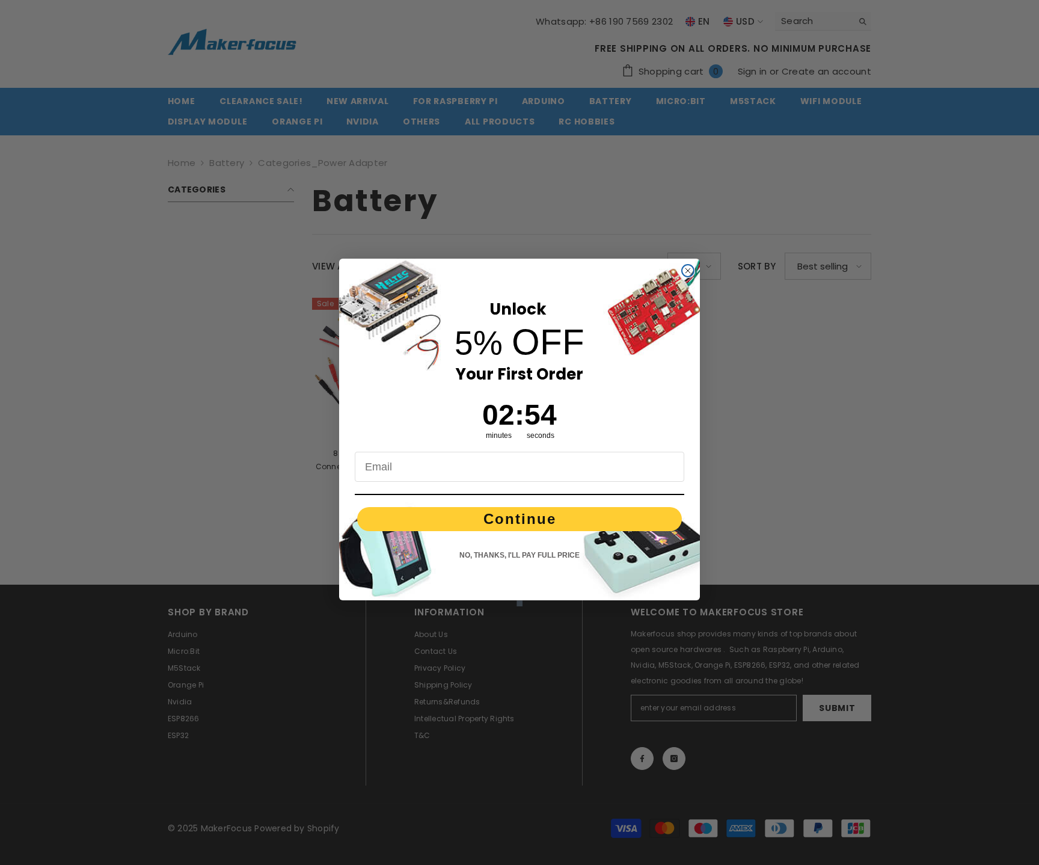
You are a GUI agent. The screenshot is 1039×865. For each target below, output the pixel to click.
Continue (519, 519)
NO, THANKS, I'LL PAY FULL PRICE (519, 555)
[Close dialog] (688, 271)
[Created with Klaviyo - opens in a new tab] (519, 603)
